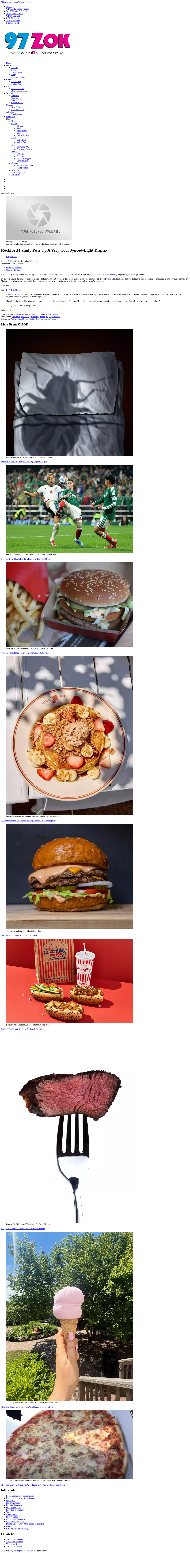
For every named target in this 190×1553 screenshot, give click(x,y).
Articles (14, 319)
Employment (16, 114)
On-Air (9, 65)
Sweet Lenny (16, 72)
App (8, 86)
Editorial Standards (14, 1505)
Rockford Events (42, 319)
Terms (8, 1512)
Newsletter (10, 116)
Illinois (42, 317)
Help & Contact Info (19, 107)
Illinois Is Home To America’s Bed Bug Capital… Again (24, 462)
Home (8, 63)
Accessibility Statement (15, 1519)
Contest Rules (17, 102)
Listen (8, 79)
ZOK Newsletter (13, 20)
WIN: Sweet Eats (13, 16)
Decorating (25, 317)
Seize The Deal (12, 23)
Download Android (19, 91)
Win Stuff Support (18, 100)
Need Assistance (13, 1503)
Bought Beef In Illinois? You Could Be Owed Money (23, 1229)
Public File (10, 1500)
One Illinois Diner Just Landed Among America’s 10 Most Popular (28, 821)
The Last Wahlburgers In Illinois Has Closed (19, 935)
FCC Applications (13, 1507)
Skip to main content (9, 2)
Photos (32, 319)
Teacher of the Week (14, 13)
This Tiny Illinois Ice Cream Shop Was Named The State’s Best (27, 1407)
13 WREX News (13, 290)
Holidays (35, 317)
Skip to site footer (25, 2)
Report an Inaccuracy (15, 1510)
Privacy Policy (12, 1517)
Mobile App (16, 84)
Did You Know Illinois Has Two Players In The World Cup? (26, 559)
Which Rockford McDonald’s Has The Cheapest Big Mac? (25, 653)
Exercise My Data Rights (16, 1521)
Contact (9, 105)
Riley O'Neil (6, 261)
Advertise (10, 112)
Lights (48, 317)
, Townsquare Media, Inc (22, 1551)
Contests (14, 98)
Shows (14, 70)
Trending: (10, 6)
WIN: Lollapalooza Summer (17, 9)
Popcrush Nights (18, 77)
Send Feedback (17, 109)
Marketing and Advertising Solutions (21, 1498)
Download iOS (17, 88)
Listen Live (16, 81)
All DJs (14, 68)
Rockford (56, 317)
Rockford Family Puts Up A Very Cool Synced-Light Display (33, 314)
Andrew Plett (108, 274)
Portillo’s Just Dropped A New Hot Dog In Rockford (22, 1029)
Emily (13, 75)
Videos (53, 319)
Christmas (16, 317)
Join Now (15, 95)
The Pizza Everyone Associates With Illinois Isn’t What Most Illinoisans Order (33, 1485)
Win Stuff (10, 93)
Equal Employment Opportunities (20, 1496)
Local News (23, 319)
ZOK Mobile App (13, 18)
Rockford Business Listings (17, 1528)
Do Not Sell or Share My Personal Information (25, 1524)
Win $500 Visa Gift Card (16, 11)
